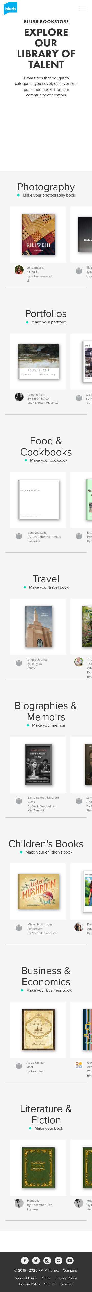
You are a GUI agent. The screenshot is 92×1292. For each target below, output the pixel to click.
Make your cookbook (48, 460)
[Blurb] (9, 10)
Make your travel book (49, 587)
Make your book (48, 1128)
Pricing (46, 1278)
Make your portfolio (48, 322)
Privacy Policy (66, 1278)
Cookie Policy (29, 1284)
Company (70, 1270)
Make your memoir (48, 725)
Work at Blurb (26, 1278)
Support (50, 1284)
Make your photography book (49, 195)
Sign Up (63, 9)
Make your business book (49, 990)
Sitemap (67, 1284)
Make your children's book (49, 852)
